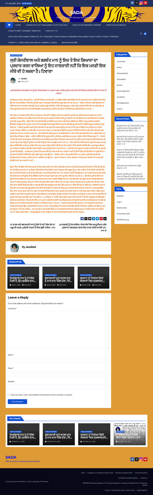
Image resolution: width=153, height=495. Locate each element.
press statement (16, 55)
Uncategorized (123, 103)
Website (11, 382)
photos (119, 85)
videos (119, 109)
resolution (121, 97)
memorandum (122, 73)
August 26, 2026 (53, 441)
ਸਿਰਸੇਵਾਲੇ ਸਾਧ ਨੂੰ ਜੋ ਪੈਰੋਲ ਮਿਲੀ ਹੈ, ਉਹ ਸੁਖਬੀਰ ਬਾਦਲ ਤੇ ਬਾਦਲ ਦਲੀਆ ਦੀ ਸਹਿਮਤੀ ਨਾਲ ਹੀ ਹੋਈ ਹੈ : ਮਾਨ (130, 128)
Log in (119, 202)
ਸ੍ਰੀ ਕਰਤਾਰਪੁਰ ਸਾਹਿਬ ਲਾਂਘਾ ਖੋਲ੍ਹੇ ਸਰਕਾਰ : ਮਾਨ (128, 436)
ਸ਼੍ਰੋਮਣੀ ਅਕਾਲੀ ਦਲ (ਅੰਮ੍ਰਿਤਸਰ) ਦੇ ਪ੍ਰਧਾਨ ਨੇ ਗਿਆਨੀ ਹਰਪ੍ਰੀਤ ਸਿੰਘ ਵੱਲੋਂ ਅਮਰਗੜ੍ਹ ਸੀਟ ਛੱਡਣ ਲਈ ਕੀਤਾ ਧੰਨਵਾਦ (131, 176)
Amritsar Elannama (116, 25)
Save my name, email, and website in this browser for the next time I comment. (41, 395)
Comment (12, 309)
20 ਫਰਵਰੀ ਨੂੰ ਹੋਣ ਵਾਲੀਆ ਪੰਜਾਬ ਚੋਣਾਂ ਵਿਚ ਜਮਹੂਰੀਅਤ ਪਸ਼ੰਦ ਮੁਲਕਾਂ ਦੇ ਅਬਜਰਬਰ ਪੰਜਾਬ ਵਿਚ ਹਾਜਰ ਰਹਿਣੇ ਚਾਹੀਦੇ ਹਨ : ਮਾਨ (83, 227)
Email (11, 368)
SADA (76, 12)
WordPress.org (123, 220)
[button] (141, 34)
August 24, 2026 (89, 441)
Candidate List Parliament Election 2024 (47, 25)
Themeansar (44, 481)
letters (119, 67)
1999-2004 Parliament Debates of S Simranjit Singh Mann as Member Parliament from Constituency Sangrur (63, 37)
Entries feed (122, 208)
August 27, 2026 (18, 441)
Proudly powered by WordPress (16, 481)
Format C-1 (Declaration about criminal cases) (32, 43)
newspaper (121, 79)
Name (11, 355)
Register (120, 196)
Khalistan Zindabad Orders (87, 25)
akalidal (24, 79)
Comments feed (123, 214)
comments (121, 61)
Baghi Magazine (69, 43)
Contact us (51, 31)
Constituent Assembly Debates (24, 31)
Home (18, 25)
